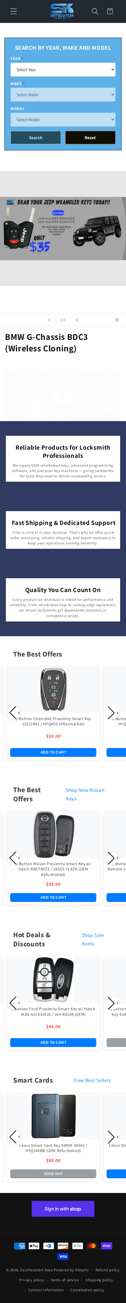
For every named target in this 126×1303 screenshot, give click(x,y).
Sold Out (53, 1174)
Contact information (46, 1289)
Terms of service (65, 1279)
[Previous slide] (49, 319)
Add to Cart (53, 752)
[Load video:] (63, 395)
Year (16, 58)
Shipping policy (99, 1279)
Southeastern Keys (36, 1269)
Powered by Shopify (71, 1269)
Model (18, 108)
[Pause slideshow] (119, 319)
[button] (13, 11)
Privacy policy (31, 1279)
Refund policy (108, 1269)
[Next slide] (76, 319)
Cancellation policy (87, 1289)
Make (16, 83)
